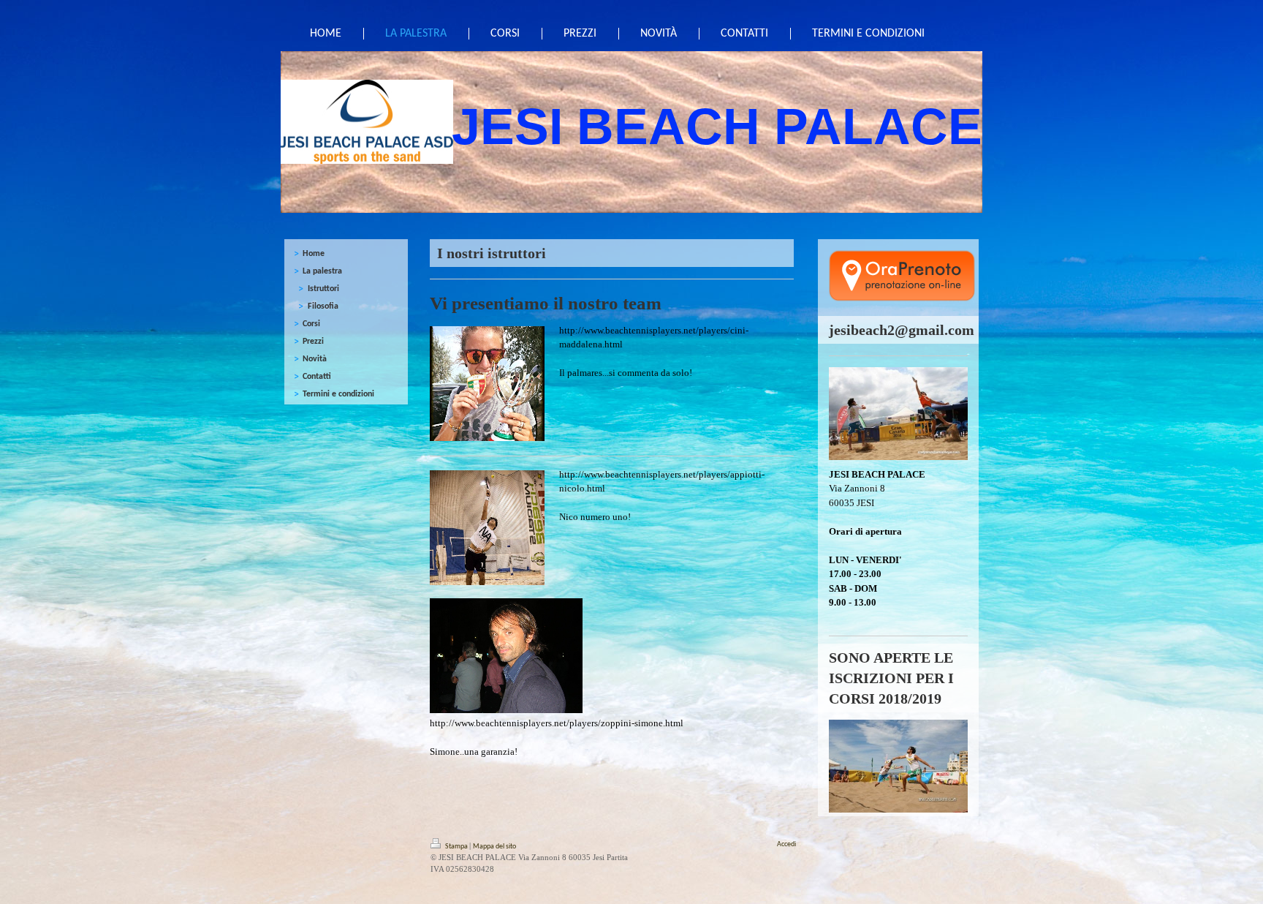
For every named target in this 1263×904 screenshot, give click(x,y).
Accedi (786, 844)
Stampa (456, 847)
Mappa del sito (494, 847)
